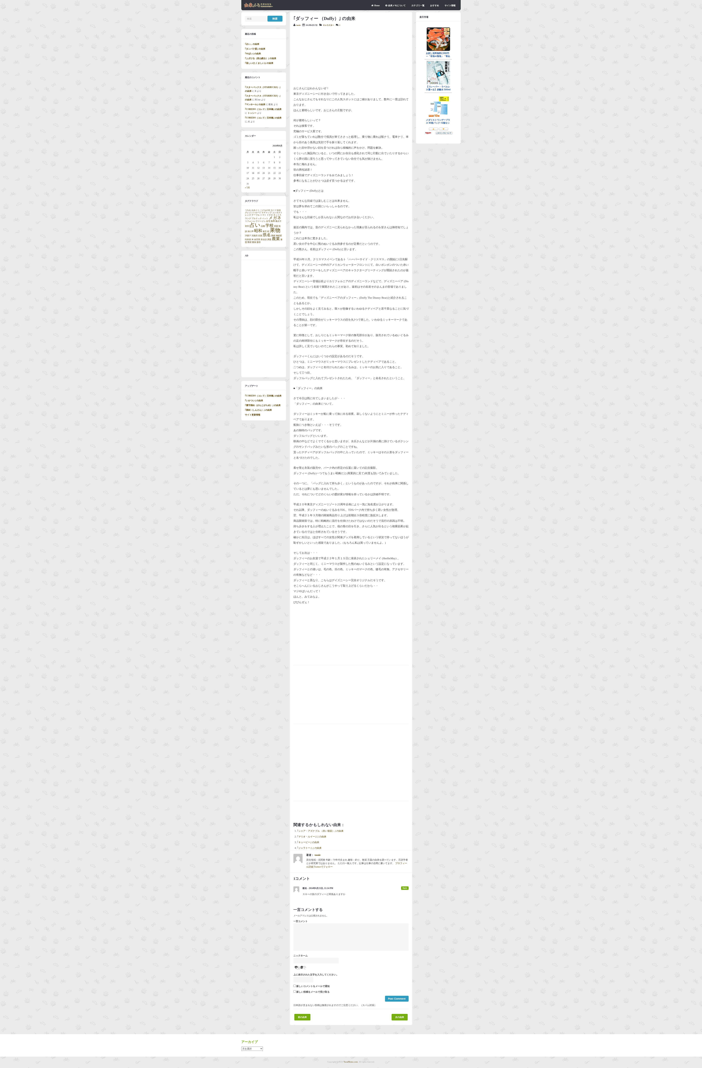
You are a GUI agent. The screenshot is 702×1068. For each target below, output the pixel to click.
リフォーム (250, 221)
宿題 (276, 226)
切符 (247, 226)
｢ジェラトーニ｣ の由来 (309, 848)
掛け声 (251, 231)
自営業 (257, 239)
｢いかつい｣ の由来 (254, 400)
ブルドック (257, 218)
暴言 (265, 231)
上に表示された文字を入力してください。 (316, 974)
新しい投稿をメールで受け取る (313, 992)
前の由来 (302, 1017)
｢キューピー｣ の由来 (308, 842)
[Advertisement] (351, 56)
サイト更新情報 (252, 414)
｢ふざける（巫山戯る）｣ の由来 (260, 58)
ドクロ (270, 215)
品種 (263, 226)
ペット (265, 218)
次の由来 (399, 1017)
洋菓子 (248, 236)
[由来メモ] (258, 6)
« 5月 (247, 187)
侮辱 (273, 221)
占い (255, 225)
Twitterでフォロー (323, 867)
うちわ (248, 210)
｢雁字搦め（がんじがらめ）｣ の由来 (263, 405)
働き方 (278, 221)
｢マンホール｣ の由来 (255, 104)
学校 (269, 225)
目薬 (260, 236)
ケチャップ (267, 213)
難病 (254, 242)
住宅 (268, 221)
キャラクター (328, 25)
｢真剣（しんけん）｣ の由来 (258, 410)
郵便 (250, 242)
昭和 (258, 231)
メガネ (275, 218)
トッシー (252, 113)
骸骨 (259, 242)
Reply (405, 888)
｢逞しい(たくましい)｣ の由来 (259, 63)
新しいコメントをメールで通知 (313, 986)
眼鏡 (273, 236)
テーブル (256, 215)
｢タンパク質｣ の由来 (255, 49)
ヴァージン (261, 221)
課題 (269, 239)
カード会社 (276, 210)
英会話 (264, 239)
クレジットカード (253, 213)
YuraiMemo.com (351, 1062)
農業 (276, 239)
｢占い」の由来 (252, 44)
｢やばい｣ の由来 (253, 53)
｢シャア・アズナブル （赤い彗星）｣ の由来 (320, 831)
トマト (263, 215)
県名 (267, 235)
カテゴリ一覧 (417, 5)
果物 (275, 230)
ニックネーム (300, 955)
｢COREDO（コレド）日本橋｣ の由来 (263, 109)
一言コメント (300, 921)
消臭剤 (255, 236)
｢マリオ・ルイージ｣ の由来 (311, 836)
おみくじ (256, 210)
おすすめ (434, 5)
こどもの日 (265, 210)
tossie (298, 25)
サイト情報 (450, 5)
